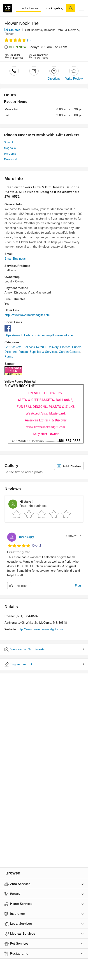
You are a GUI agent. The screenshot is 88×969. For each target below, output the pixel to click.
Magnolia (10, 148)
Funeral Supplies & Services (38, 351)
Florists (10, 34)
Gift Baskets (33, 30)
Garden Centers (69, 351)
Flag (78, 585)
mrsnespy (26, 536)
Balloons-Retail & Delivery (61, 30)
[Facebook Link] (9, 330)
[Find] (70, 8)
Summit (9, 142)
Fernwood (10, 159)
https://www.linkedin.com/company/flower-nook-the (39, 335)
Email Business (15, 258)
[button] (81, 8)
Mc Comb (10, 153)
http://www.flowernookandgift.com (27, 315)
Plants (9, 356)
